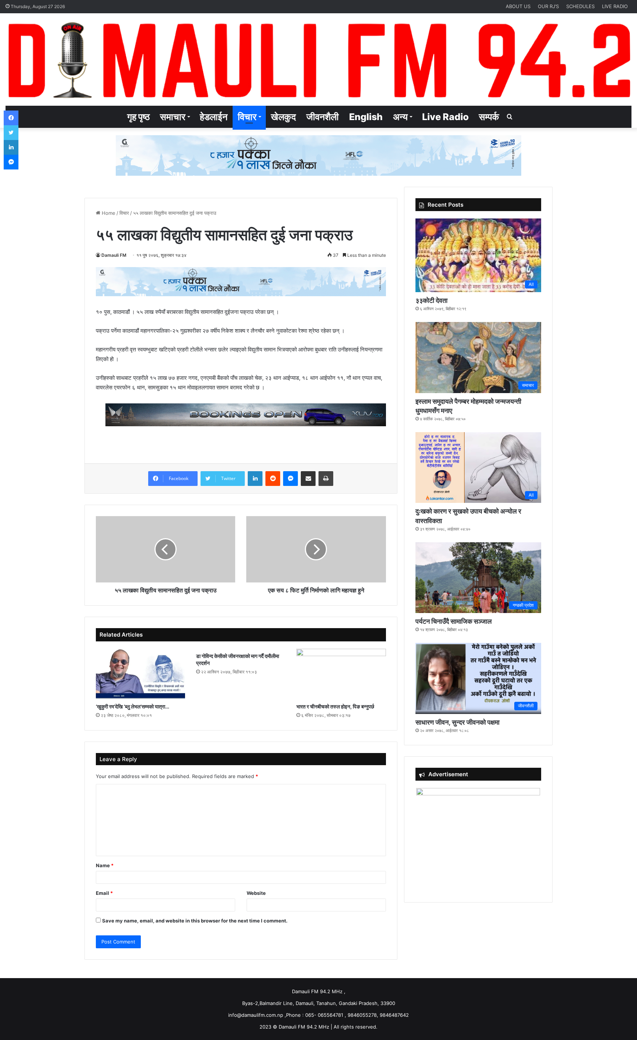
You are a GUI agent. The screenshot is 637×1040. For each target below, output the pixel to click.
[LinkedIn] (255, 478)
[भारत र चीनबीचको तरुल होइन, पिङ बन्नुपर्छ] (341, 674)
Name (105, 865)
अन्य (400, 116)
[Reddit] (272, 478)
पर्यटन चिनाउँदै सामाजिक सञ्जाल (453, 621)
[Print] (325, 478)
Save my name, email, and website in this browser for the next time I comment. (195, 921)
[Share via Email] (308, 478)
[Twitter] (11, 132)
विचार (247, 116)
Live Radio (445, 116)
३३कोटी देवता (431, 300)
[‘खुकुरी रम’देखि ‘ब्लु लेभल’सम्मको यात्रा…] (140, 674)
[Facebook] (11, 118)
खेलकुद (283, 116)
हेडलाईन (213, 116)
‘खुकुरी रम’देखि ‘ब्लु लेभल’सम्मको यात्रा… (132, 706)
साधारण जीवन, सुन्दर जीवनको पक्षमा (457, 722)
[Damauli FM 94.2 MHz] (318, 59)
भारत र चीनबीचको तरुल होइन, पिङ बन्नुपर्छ (335, 706)
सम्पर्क (489, 116)
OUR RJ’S (548, 6)
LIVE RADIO (615, 6)
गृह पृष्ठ (138, 116)
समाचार (172, 116)
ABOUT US (518, 6)
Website (256, 893)
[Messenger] (290, 478)
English (366, 116)
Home (107, 213)
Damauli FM (113, 255)
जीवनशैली (322, 116)
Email (104, 893)
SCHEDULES (580, 6)
